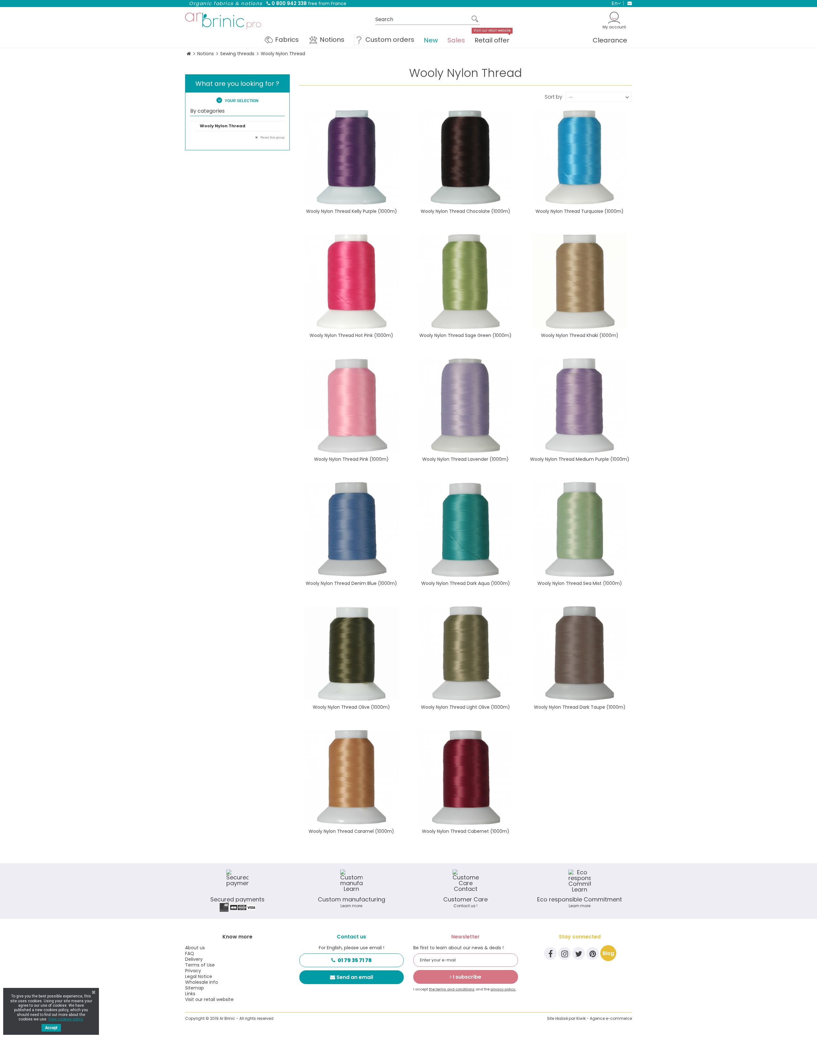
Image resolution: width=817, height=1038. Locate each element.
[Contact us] (627, 3)
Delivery (194, 959)
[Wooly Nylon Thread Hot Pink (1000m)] (351, 281)
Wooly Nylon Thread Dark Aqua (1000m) (465, 583)
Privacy (193, 970)
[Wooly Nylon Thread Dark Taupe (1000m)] (579, 653)
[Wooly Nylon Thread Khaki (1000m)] (579, 281)
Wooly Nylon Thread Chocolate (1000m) (465, 211)
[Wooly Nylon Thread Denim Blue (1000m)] (351, 529)
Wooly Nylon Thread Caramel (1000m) (351, 831)
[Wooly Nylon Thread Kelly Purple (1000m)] (351, 157)
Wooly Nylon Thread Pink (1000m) (351, 459)
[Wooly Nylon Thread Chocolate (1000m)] (465, 157)
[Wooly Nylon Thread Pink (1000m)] (351, 405)
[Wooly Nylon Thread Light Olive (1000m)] (465, 653)
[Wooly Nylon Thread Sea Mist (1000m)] (579, 529)
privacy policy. (503, 989)
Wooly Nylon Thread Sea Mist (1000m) (579, 583)
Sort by (553, 96)
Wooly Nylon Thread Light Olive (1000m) (465, 707)
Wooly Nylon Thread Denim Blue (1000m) (351, 583)
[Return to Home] (188, 53)
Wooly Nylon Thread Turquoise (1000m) (580, 211)
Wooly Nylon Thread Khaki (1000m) (579, 335)
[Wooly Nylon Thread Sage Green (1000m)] (465, 281)
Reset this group (272, 137)
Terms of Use (200, 964)
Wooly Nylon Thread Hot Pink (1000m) (351, 335)
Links (190, 993)
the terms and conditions (452, 989)
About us (195, 947)
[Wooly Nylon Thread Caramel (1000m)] (351, 777)
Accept (51, 1028)
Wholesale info (201, 982)
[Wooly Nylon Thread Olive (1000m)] (351, 653)
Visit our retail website (209, 999)
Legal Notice (198, 976)
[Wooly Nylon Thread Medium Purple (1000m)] (579, 405)
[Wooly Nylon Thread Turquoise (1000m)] (579, 157)
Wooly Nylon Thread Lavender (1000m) (465, 459)
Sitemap (194, 987)
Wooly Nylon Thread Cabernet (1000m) (465, 831)
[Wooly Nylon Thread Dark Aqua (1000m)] (465, 529)
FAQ (189, 953)
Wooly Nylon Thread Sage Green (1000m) (465, 335)
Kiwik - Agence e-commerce (604, 1018)
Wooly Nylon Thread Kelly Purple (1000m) (351, 211)
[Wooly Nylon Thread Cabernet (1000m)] (465, 777)
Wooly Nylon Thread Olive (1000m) (351, 707)
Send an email (354, 977)
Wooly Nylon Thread (222, 126)
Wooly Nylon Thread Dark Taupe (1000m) (580, 707)
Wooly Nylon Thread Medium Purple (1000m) (579, 459)
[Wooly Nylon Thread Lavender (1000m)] (465, 405)
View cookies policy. (66, 1019)
